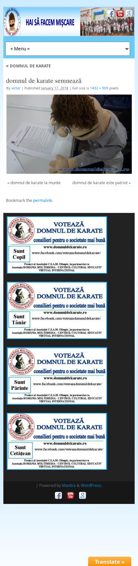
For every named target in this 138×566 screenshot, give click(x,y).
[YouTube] (119, 14)
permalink (42, 200)
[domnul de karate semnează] (69, 134)
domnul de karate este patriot (100, 183)
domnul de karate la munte (35, 183)
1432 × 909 (99, 88)
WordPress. (91, 485)
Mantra (69, 485)
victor (15, 88)
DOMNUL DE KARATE (28, 66)
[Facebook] (110, 14)
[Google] (128, 14)
